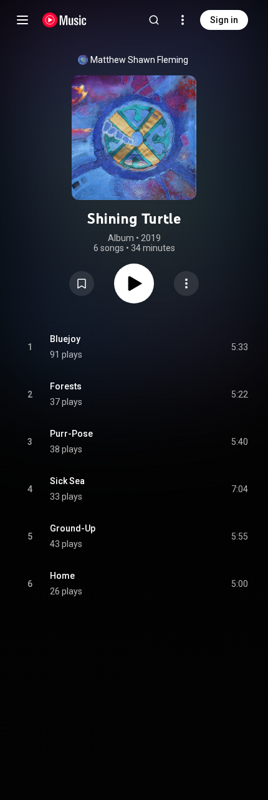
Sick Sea (67, 481)
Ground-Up (72, 528)
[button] (81, 283)
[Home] (64, 19)
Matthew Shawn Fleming (139, 60)
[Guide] (22, 19)
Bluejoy (65, 339)
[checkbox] (239, 347)
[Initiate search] (154, 20)
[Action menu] (186, 283)
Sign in (224, 20)
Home (62, 576)
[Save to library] (81, 283)
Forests (66, 386)
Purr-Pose (71, 434)
